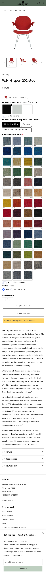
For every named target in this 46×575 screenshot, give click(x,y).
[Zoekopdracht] (43, 3)
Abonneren (23, 569)
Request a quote (23, 306)
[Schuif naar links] (5, 62)
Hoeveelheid (8, 295)
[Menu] (3, 3)
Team (4, 523)
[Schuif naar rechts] (41, 62)
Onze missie (7, 512)
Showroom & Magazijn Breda (14, 527)
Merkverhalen (7, 515)
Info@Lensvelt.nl (8, 500)
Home (4, 10)
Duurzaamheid (8, 519)
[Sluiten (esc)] (43, 533)
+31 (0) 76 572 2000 (10, 495)
